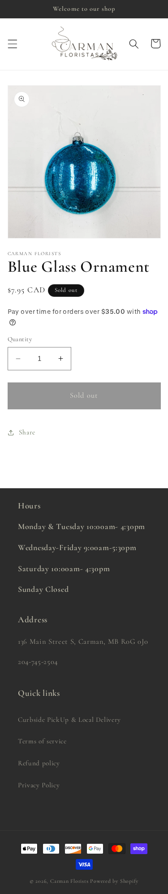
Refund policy (39, 763)
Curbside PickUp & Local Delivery (69, 720)
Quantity (20, 339)
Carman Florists (69, 881)
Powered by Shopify (114, 881)
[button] (12, 43)
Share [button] (27, 432)
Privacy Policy (39, 785)
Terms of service (42, 741)
